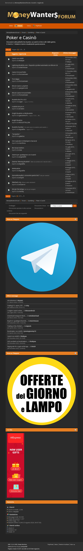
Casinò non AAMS (13, 336)
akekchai (69, 103)
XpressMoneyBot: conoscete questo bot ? (26, 175)
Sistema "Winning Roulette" (21, 162)
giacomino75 (23, 115)
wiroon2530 (70, 110)
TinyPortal (50, 544)
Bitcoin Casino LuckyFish (20, 86)
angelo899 (22, 157)
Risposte (55, 53)
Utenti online (14, 525)
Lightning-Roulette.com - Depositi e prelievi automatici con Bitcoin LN (35, 65)
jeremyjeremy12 (30, 331)
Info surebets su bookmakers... (17, 341)
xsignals (28, 326)
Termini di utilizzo (64, 544)
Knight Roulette (17, 120)
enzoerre (22, 184)
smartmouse (34, 321)
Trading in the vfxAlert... (15, 326)
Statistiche (10, 502)
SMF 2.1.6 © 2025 (12, 544)
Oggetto (15, 54)
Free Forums (17, 546)
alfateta (69, 151)
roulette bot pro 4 (18, 107)
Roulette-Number (18, 127)
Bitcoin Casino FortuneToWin (21, 93)
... (23, 50)
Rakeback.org (16, 182)
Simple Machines (22, 544)
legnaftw (22, 129)
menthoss (22, 143)
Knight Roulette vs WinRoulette (22, 113)
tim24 (33, 346)
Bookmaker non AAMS (14, 331)
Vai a (48, 205)
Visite (55, 55)
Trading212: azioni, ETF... (15, 306)
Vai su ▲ (72, 544)
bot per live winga (18, 189)
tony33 (69, 165)
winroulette (70, 117)
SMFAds (10, 546)
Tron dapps (15, 79)
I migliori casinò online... (15, 311)
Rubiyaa (24, 336)
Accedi (33, 3)
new (20, 150)
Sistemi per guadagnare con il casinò (24, 155)
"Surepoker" (16, 134)
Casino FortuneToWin (19, 72)
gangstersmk (23, 88)
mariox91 (69, 131)
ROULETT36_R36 (24, 122)
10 (38, 115)
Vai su (8, 196)
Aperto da (22, 54)
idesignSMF (24, 546)
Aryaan (20, 300)
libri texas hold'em (18, 148)
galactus (21, 136)
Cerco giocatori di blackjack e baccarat (24, 141)
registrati (40, 3)
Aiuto (56, 544)
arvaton (21, 109)
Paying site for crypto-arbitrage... (18, 346)
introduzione (11, 300)
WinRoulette (16, 168)
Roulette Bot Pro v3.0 (19, 100)
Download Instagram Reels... (16, 316)
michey (21, 191)
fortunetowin (23, 74)
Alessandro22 (30, 311)
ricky (27, 306)
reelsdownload (33, 316)
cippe (21, 102)
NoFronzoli (70, 137)
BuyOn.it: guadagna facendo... (17, 321)
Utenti (11, 507)
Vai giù (8, 49)
